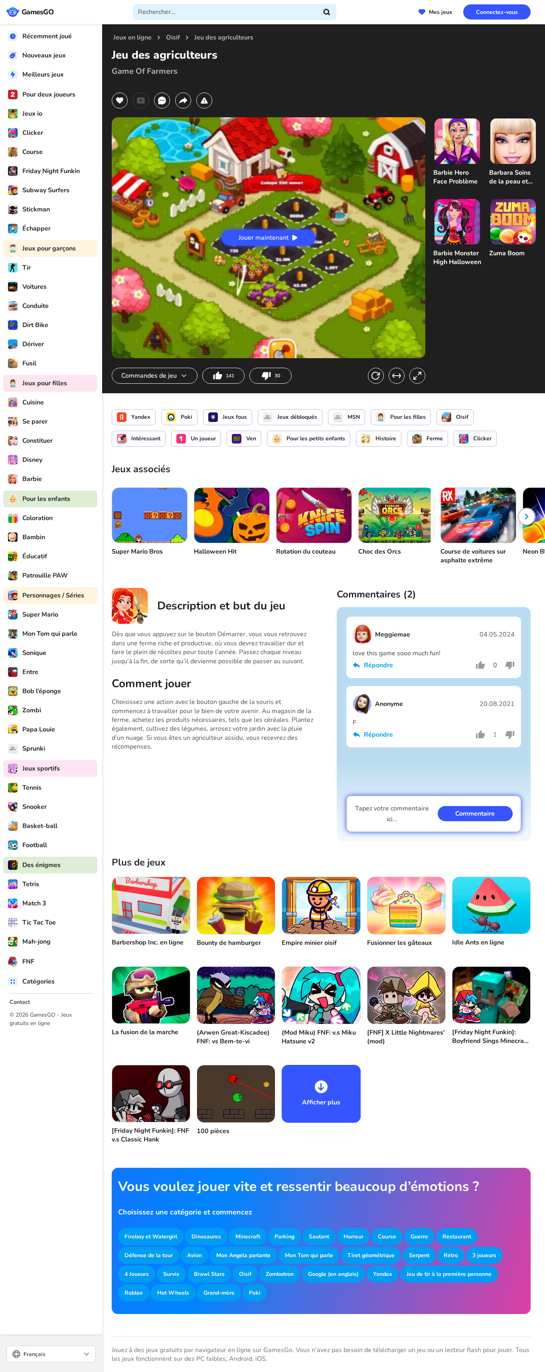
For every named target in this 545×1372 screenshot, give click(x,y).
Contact (20, 1002)
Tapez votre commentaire (392, 814)
